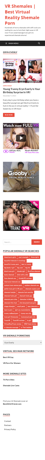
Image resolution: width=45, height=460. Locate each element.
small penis (21, 306)
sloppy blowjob (9, 306)
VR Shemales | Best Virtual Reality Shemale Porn (22, 14)
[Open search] (39, 43)
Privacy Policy (10, 429)
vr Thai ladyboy (26, 327)
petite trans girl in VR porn (13, 289)
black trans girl (9, 271)
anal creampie (23, 257)
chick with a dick (22, 275)
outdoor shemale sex (32, 285)
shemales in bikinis (26, 299)
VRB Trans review (30, 324)
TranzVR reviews (19, 320)
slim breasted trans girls (27, 303)
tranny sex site (26, 313)
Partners (7, 425)
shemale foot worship (25, 292)
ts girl (29, 320)
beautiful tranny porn (11, 264)
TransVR (7, 320)
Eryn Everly (7, 86)
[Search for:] (22, 242)
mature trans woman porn (13, 285)
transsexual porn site (28, 317)
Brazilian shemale (34, 271)
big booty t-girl (9, 268)
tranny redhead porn (11, 313)
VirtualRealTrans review (12, 324)
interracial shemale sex (12, 282)
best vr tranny (26, 264)
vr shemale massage (11, 327)
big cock (20, 268)
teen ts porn (8, 310)
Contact (7, 421)
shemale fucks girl (10, 296)
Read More (8, 114)
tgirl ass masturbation (22, 310)
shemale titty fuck (10, 303)
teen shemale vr (33, 306)
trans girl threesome (11, 317)
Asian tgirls (35, 257)
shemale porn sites (10, 299)
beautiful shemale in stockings (14, 261)
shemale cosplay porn (32, 289)
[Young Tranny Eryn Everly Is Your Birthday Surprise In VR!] (22, 71)
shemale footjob (9, 292)
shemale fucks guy (25, 296)
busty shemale (9, 275)
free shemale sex (10, 278)
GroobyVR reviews (25, 278)
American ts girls (10, 257)
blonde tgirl (21, 271)
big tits (27, 268)
